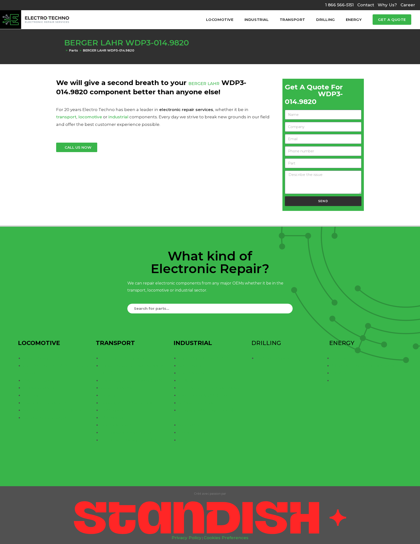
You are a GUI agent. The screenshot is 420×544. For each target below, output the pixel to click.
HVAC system (113, 410)
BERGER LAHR (203, 83)
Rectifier (31, 395)
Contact (365, 4)
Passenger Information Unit (127, 403)
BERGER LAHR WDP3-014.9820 (108, 50)
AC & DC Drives (192, 380)
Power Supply (191, 373)
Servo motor (190, 365)
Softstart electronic (196, 403)
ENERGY (341, 342)
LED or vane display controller (129, 440)
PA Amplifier (112, 417)
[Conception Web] (210, 517)
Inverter (108, 395)
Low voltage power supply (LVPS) (131, 380)
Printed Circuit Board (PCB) (203, 358)
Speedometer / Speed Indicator (52, 410)
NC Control (188, 425)
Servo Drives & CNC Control (204, 395)
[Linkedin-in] (210, 478)
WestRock (187, 440)
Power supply (344, 380)
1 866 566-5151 (339, 4)
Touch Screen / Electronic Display (209, 387)
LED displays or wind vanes (126, 432)
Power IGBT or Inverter (45, 403)
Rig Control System (274, 358)
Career (408, 4)
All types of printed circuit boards (363, 365)
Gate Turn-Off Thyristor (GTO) (128, 358)
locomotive (90, 116)
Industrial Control (194, 432)
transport (66, 116)
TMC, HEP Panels (38, 380)
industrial (118, 116)
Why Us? (387, 4)
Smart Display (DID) (41, 358)
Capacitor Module (117, 387)
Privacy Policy (186, 537)
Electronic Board (116, 425)
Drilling (266, 342)
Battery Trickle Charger (45, 417)
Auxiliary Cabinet (39, 387)
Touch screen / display (352, 358)
